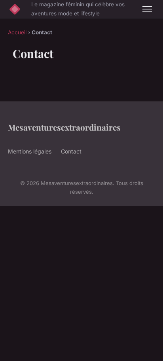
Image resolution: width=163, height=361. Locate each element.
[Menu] (147, 9)
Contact (71, 151)
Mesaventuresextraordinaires (64, 127)
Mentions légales (29, 151)
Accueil (17, 32)
